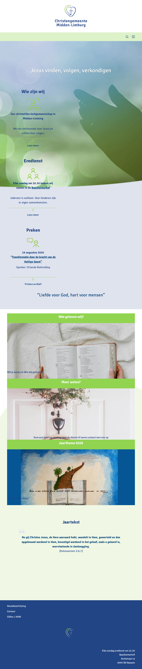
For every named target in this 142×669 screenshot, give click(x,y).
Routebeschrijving (16, 606)
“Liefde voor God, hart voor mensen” (71, 295)
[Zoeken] (127, 37)
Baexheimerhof (41, 188)
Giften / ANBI (14, 616)
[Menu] (133, 36)
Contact (11, 611)
